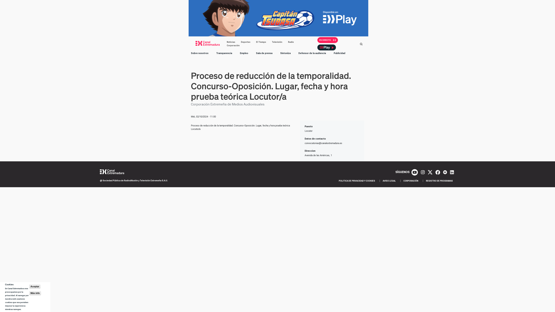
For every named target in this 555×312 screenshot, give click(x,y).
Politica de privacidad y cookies (357, 181)
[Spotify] (445, 172)
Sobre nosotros (199, 53)
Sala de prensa (264, 53)
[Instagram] (423, 172)
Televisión (277, 42)
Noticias (231, 42)
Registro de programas (439, 181)
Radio (291, 42)
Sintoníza (285, 53)
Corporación (233, 45)
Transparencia (224, 53)
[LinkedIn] (452, 172)
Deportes (245, 42)
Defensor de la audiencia (312, 53)
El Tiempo (261, 42)
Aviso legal (389, 181)
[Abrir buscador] (361, 44)
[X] (430, 172)
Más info (35, 293)
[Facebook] (438, 172)
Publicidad (339, 53)
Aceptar (34, 286)
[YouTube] (415, 172)
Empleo (244, 53)
